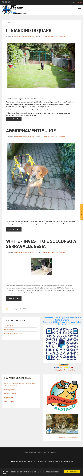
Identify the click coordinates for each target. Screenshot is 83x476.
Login (73, 2)
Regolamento (9, 398)
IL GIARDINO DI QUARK (29, 30)
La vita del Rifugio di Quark (24, 36)
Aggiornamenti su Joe (31, 131)
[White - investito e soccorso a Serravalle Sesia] (41, 266)
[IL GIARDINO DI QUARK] (41, 65)
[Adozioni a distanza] (62, 395)
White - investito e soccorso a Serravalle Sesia (41, 243)
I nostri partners (9, 390)
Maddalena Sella (48, 36)
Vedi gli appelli (9, 401)
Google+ (9, 2)
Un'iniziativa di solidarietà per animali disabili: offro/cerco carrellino (19, 384)
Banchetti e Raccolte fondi (13, 333)
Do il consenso (72, 471)
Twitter (3, 2)
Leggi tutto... (14, 119)
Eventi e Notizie (9, 329)
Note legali (32, 452)
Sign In (78, 2)
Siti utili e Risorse (10, 394)
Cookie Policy (46, 452)
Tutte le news (8, 325)
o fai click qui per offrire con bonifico (64, 370)
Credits (53, 452)
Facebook (6, 2)
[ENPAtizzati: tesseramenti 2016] (62, 424)
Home (26, 452)
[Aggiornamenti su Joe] (41, 176)
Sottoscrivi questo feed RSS (18, 309)
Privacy (39, 452)
